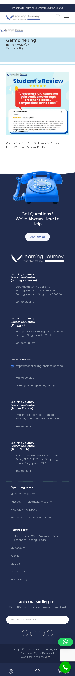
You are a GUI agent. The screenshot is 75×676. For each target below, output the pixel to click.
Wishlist (15, 556)
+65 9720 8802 (25, 343)
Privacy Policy (19, 579)
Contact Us (37, 237)
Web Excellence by (35, 657)
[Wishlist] (37, 671)
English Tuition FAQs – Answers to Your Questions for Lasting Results (35, 538)
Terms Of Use (19, 571)
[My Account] (11, 671)
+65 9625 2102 (25, 302)
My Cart (15, 563)
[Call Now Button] (65, 667)
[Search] (57, 17)
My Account (18, 548)
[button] (65, 642)
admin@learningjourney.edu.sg (35, 385)
